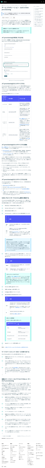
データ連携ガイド (30, 463)
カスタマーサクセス (22, 454)
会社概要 (3, 451)
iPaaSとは (29, 445)
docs (5, 1)
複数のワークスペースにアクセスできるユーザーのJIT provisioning (38, 25)
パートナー (3, 455)
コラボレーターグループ (8, 153)
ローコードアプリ (13, 455)
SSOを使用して (16, 367)
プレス (3, 460)
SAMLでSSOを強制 (24, 5)
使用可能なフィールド (19, 307)
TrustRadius (38, 458)
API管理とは (29, 448)
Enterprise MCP (12, 462)
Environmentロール (7, 150)
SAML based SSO (6, 185)
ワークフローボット (13, 454)
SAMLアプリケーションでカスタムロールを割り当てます (16, 347)
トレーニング (21, 451)
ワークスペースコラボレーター (15, 5)
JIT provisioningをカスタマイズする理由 (38, 14)
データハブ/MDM (12, 460)
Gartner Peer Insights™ (39, 455)
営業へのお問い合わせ (39, 445)
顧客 (2, 454)
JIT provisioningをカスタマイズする (38, 12)
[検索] (41, 2)
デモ (19, 445)
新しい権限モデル (23, 118)
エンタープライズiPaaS (13, 445)
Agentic (11, 448)
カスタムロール (27, 192)
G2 (36, 457)
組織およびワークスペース (6, 5)
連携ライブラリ (21, 459)
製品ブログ (20, 457)
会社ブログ (20, 456)
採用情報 (3, 457)
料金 (2, 452)
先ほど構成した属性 (16, 313)
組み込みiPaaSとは (30, 461)
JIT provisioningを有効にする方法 (38, 9)
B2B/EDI (11, 457)
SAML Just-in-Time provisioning (14, 187)
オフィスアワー (38, 449)
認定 (19, 453)
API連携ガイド (29, 460)
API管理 (11, 450)
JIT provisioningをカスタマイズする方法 (38, 17)
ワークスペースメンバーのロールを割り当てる (38, 22)
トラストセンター (21, 450)
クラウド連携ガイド (30, 464)
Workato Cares (4, 458)
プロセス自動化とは (30, 452)
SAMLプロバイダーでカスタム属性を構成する (38, 19)
